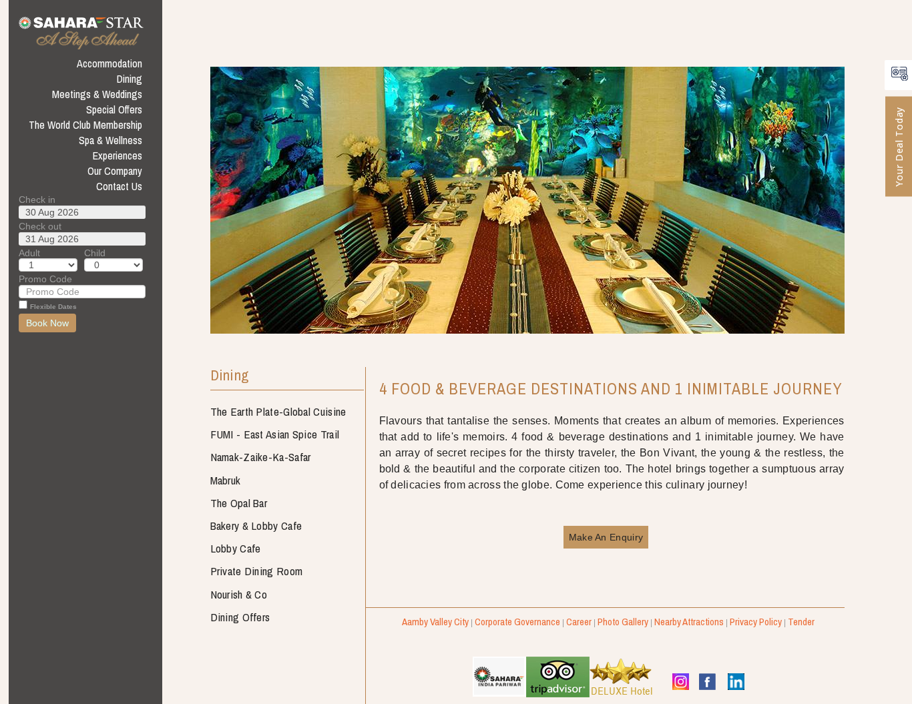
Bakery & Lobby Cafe (256, 525)
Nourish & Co (239, 594)
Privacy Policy (756, 622)
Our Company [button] (114, 170)
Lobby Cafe (235, 548)
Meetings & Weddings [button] (97, 94)
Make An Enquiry (606, 537)
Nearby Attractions (689, 622)
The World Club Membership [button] (85, 124)
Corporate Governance (517, 622)
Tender (801, 622)
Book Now (47, 323)
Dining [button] (129, 78)
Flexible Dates (53, 306)
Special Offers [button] (114, 109)
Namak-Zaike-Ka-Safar (260, 456)
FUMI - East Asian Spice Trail (275, 434)
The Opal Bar (239, 502)
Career (579, 622)
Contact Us (119, 186)
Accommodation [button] (109, 63)
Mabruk (225, 480)
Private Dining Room (256, 571)
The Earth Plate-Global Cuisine (278, 411)
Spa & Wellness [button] (110, 140)
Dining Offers (240, 617)
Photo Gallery (623, 622)
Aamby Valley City (435, 622)
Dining (229, 376)
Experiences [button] (117, 155)
